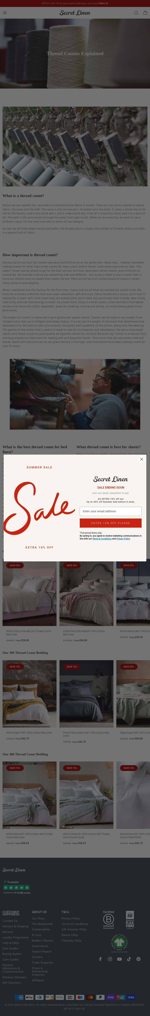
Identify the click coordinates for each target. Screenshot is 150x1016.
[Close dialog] (141, 459)
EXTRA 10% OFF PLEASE (110, 523)
